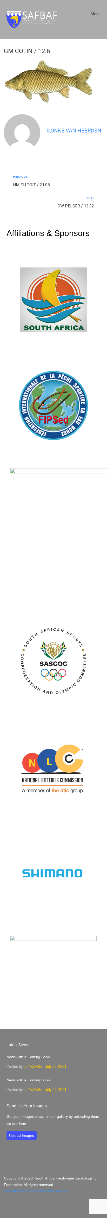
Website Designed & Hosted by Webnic (36, 1191)
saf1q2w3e (33, 1066)
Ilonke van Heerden (73, 131)
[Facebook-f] (53, 1205)
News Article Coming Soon (28, 1057)
